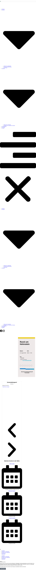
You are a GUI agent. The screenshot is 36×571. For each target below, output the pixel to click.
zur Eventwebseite (27, 360)
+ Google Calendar (23, 368)
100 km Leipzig (11, 463)
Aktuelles (3, 550)
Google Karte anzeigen (5, 386)
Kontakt (3, 128)
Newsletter (3, 127)
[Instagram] (4, 331)
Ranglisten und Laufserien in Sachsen (9, 125)
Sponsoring (5, 67)
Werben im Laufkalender (7, 265)
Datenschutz (4, 553)
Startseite (3, 9)
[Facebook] (1, 331)
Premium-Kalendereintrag (7, 266)
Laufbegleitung (4, 126)
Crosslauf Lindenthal (11, 518)
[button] (18, 168)
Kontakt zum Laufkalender (6, 552)
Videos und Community (7, 124)
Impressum (3, 554)
